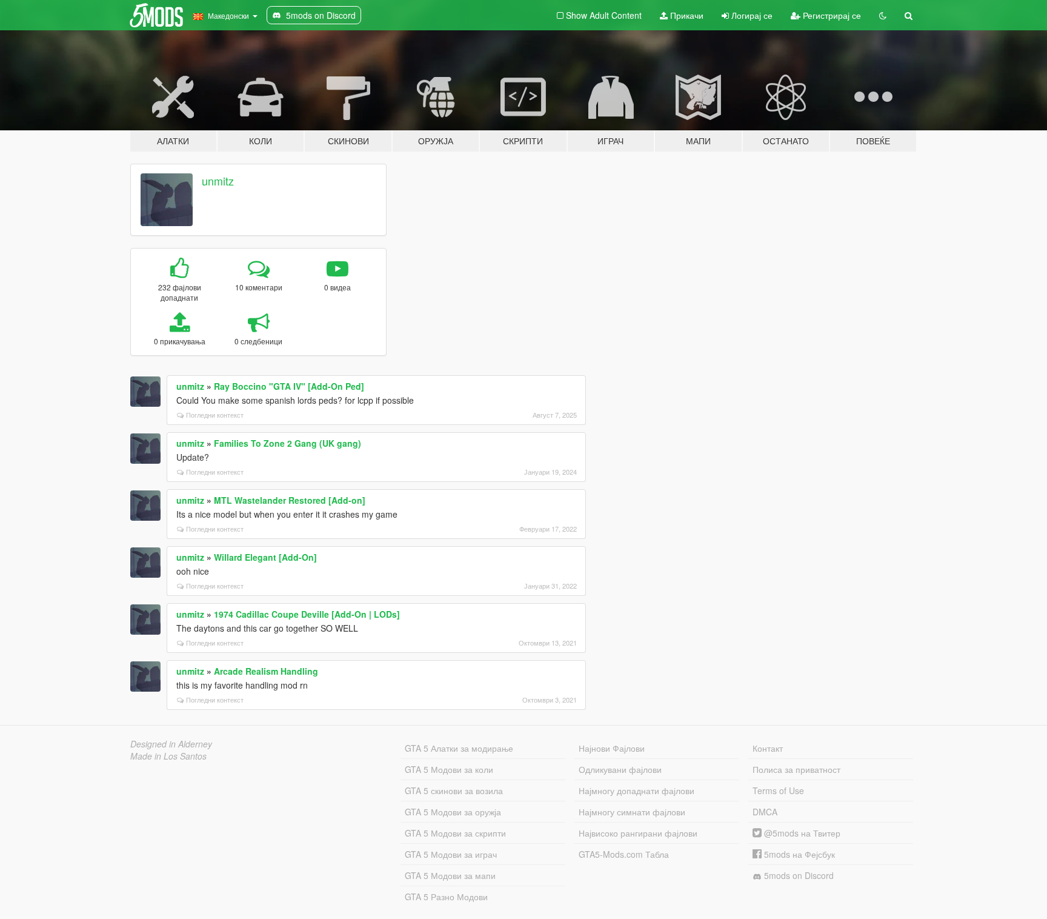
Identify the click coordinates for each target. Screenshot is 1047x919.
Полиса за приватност (796, 769)
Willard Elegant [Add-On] (265, 557)
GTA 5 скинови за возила (454, 790)
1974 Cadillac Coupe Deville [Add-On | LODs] (307, 614)
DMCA (765, 812)
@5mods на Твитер (801, 833)
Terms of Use (778, 790)
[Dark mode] (883, 15)
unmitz (218, 181)
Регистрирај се (830, 15)
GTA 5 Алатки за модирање (459, 748)
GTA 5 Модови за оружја (453, 812)
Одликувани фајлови (620, 769)
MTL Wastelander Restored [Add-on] (289, 500)
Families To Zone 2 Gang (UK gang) (287, 443)
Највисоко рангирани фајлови (638, 833)
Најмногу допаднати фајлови (636, 790)
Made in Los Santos (168, 756)
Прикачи (685, 15)
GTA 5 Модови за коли (449, 769)
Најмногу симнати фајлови (632, 812)
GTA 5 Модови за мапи (450, 875)
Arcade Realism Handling (266, 671)
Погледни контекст (215, 414)
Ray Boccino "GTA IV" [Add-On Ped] (289, 386)
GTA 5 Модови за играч (451, 854)
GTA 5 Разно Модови (446, 897)
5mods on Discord (798, 875)
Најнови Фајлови (612, 748)
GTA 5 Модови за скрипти (455, 833)
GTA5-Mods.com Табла (624, 854)
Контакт (768, 748)
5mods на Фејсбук (798, 854)
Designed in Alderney (171, 744)
